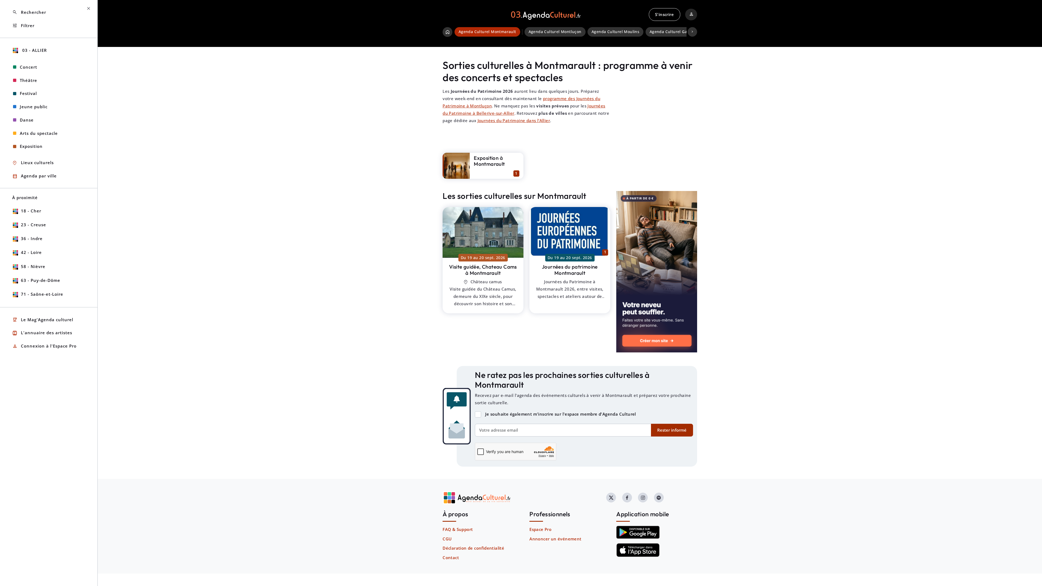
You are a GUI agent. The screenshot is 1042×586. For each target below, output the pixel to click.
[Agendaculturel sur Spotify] (659, 497)
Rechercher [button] (29, 12)
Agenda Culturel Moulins (615, 31)
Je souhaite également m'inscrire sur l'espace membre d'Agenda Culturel (560, 414)
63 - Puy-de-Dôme (40, 280)
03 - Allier (34, 50)
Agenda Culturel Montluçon (555, 31)
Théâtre (28, 80)
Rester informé (672, 430)
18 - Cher (31, 211)
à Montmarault (483, 269)
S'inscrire (664, 14)
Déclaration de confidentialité (473, 548)
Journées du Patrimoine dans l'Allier (514, 120)
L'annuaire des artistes (42, 333)
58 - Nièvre (33, 266)
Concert (28, 67)
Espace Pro (540, 529)
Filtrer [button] (23, 26)
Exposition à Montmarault (489, 161)
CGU (447, 539)
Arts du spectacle (39, 133)
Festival (28, 93)
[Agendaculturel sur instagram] (643, 497)
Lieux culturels (33, 163)
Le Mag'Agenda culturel (42, 320)
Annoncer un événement (555, 539)
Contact (451, 557)
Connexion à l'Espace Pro (44, 346)
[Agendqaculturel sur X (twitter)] (611, 497)
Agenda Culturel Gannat (673, 31)
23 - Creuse (33, 224)
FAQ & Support (458, 529)
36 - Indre (32, 238)
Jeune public (33, 106)
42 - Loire (31, 252)
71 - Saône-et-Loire (42, 294)
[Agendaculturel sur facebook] (627, 497)
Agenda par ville (34, 176)
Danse (27, 120)
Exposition (31, 146)
